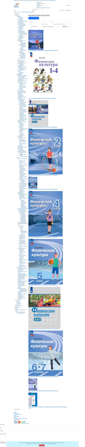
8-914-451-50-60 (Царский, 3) (51, 0)
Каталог (15, 10)
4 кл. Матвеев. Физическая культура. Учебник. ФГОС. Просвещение (43, 237)
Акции (38, 6)
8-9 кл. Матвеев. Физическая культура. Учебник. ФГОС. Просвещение (43, 390)
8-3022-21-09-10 (16, 0)
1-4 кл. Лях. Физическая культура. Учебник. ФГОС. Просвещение (42, 98)
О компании (39, 2)
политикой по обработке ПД (51, 443)
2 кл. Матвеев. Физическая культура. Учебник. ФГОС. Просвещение (43, 174)
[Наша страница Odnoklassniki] (14, 411)
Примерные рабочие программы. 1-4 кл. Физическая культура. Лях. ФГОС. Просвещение (47, 406)
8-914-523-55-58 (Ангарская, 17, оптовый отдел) (38, 0)
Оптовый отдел (39, 5)
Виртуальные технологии (24, 423)
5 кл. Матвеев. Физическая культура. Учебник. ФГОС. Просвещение (43, 285)
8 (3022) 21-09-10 (16, 419)
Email (1, 427)
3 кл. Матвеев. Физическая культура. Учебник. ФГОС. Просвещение (43, 189)
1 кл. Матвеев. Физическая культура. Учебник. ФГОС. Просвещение (43, 50)
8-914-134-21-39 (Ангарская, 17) (24, 0)
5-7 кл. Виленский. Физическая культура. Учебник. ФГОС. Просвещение (44, 328)
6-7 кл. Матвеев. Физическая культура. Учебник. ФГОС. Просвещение (43, 376)
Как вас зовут (2, 424)
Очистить (67, 26)
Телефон (1, 430)
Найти (64, 26)
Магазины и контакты (41, 3)
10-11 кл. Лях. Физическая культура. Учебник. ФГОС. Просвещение (42, 127)
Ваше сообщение (3, 433)
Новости (38, 4)
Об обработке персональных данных (43, 7)
